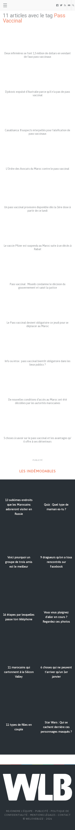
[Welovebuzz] (17, 5)
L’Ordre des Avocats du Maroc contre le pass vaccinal (37, 168)
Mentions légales (42, 814)
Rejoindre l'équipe (19, 811)
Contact (64, 814)
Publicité (41, 811)
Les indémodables (37, 471)
